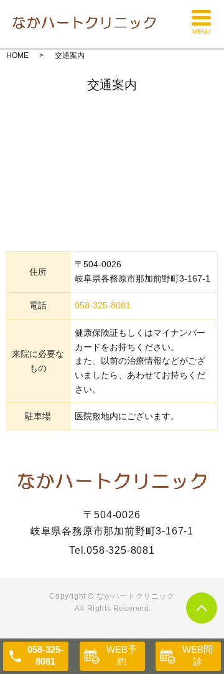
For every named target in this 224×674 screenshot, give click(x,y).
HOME (17, 55)
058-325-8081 (103, 305)
